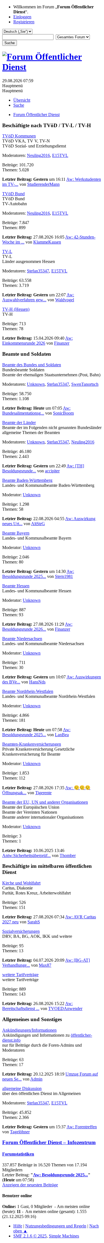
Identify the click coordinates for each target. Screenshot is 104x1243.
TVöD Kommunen (19, 136)
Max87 (45, 965)
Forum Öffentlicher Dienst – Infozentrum (49, 1142)
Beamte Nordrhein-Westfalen (27, 691)
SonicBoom (63, 413)
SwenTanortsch (84, 384)
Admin (36, 1079)
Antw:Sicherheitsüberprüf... (26, 855)
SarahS (33, 921)
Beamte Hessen (15, 585)
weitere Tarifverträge (20, 974)
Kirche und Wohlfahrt (21, 883)
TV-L (7, 251)
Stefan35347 (38, 271)
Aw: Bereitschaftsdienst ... (37, 1006)
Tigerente (43, 792)
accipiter (52, 470)
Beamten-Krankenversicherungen (31, 744)
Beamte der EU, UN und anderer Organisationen (45, 802)
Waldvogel (64, 299)
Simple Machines (64, 1236)
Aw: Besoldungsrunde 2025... (38, 574)
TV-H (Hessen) (15, 309)
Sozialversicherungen (21, 931)
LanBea (62, 734)
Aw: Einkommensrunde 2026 (37, 340)
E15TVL (60, 155)
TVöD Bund (13, 193)
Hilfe (17, 1226)
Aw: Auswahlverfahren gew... (38, 297)
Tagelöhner (20, 1131)
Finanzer (61, 343)
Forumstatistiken (18, 1154)
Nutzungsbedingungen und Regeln (55, 1226)
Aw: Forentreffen (82, 1126)
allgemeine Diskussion (22, 1088)
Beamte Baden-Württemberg (27, 480)
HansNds (37, 682)
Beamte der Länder (19, 422)
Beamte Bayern (15, 533)
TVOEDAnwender (65, 1008)
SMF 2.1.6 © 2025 (30, 1236)
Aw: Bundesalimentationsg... (36, 410)
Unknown (36, 384)
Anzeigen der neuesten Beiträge (30, 1184)
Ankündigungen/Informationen (29, 1030)
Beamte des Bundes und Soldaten (31, 364)
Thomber (68, 855)
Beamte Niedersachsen (22, 638)
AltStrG (38, 523)
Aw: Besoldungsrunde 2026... (37, 626)
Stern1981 (64, 576)
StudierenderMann (43, 184)
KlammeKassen (47, 242)
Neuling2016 (38, 155)
